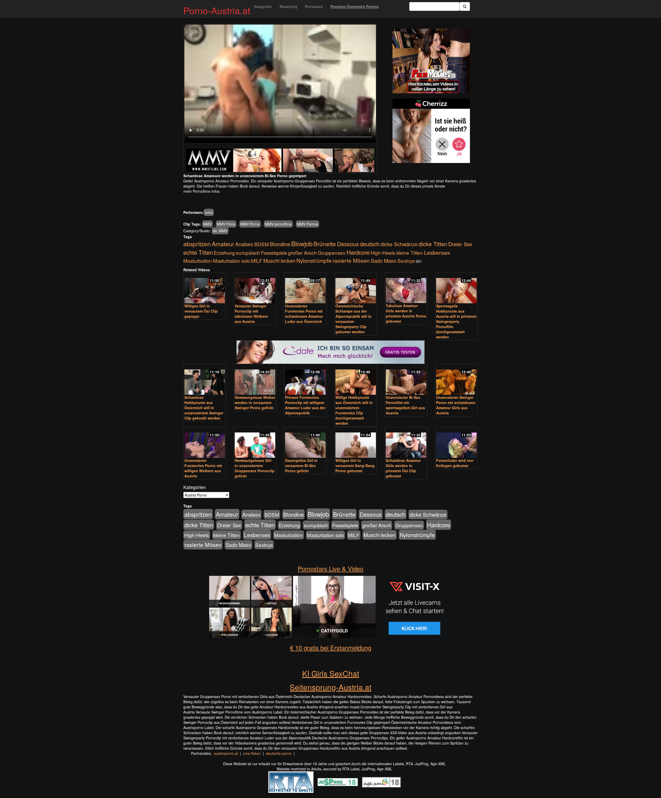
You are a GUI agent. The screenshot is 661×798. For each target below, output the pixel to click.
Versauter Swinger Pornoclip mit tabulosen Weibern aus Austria (251, 313)
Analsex (244, 244)
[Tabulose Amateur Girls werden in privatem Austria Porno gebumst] (406, 288)
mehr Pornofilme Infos (201, 191)
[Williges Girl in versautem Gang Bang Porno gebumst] (355, 443)
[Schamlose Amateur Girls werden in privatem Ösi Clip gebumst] (406, 443)
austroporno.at (226, 753)
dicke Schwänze (399, 244)
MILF (256, 260)
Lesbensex (437, 252)
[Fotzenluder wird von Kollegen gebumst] (456, 443)
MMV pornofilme (278, 224)
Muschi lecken (279, 260)
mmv (209, 212)
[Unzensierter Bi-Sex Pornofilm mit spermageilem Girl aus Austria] (406, 380)
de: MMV (220, 230)
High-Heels (383, 252)
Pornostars (314, 6)
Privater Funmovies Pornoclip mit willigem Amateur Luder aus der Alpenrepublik (305, 405)
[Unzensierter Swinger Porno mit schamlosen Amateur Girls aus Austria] (456, 380)
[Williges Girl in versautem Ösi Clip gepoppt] (204, 288)
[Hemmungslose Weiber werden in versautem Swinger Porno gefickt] (255, 380)
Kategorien (263, 6)
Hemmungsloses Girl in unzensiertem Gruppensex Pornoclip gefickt (254, 468)
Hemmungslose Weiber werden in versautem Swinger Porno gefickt (255, 402)
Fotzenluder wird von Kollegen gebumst (455, 463)
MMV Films (226, 224)
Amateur (223, 243)
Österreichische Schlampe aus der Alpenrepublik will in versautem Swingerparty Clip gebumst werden (353, 318)
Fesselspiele (274, 252)
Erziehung (224, 252)
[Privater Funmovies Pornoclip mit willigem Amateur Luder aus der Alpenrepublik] (305, 380)
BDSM (261, 244)
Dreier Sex (460, 244)
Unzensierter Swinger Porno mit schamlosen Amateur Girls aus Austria (456, 405)
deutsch (370, 244)
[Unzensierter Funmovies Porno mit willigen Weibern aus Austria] (204, 443)
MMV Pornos (307, 224)
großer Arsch (302, 252)
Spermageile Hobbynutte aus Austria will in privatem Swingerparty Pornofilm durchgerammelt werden (456, 321)
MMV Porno (250, 224)
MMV (207, 224)
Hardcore (358, 252)
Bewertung (288, 6)
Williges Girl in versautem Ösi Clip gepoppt (201, 311)
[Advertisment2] (431, 130)
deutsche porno (279, 753)
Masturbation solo (231, 260)
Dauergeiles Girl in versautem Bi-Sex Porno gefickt (301, 465)
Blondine (280, 244)
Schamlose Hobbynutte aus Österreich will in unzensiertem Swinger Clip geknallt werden (203, 408)
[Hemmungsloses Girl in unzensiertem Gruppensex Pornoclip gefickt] (255, 443)
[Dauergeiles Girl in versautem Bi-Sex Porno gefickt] (305, 443)
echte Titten (198, 252)
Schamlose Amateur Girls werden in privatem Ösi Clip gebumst (403, 468)
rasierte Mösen (351, 260)
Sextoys (406, 260)
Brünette (324, 243)
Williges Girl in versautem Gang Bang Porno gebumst (355, 465)
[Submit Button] (465, 6)
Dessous (348, 244)
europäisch (248, 252)
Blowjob (301, 243)
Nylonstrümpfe (314, 260)
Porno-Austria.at (216, 10)
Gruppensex (331, 252)
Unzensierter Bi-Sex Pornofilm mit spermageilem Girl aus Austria (405, 405)
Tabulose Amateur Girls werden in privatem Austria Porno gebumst (406, 313)
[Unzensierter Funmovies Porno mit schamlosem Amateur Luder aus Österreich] (305, 288)
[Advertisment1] (431, 61)
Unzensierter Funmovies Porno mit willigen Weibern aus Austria (203, 468)
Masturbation (197, 260)
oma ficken (252, 753)
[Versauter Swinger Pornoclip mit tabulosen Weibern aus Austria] (255, 288)
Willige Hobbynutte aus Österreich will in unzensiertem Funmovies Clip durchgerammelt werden (354, 410)
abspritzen (197, 243)
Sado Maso (383, 260)
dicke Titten (433, 244)
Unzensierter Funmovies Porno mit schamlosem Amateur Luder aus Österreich (304, 313)
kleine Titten (409, 252)
